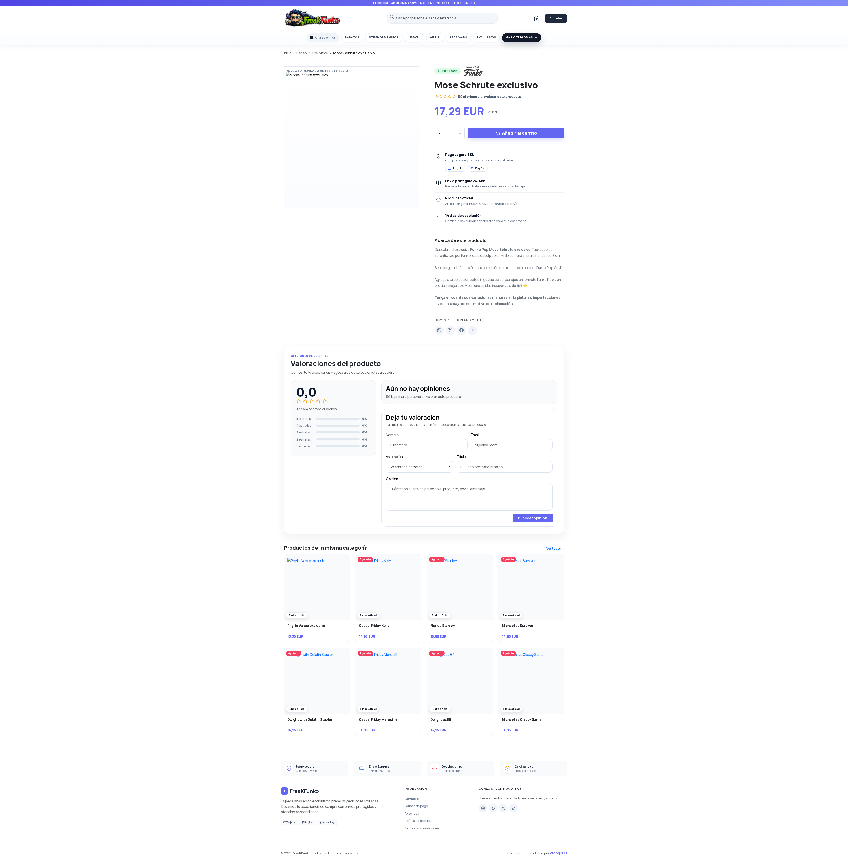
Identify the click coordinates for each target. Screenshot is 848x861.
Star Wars (458, 37)
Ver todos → (555, 548)
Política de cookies (418, 821)
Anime (435, 37)
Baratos (352, 37)
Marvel (414, 37)
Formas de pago (416, 806)
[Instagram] (483, 808)
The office (320, 53)
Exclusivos (486, 37)
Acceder (555, 18)
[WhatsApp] (439, 330)
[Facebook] (461, 330)
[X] (503, 808)
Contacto (412, 799)
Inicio (288, 53)
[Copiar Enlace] (472, 330)
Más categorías (519, 37)
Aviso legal (412, 813)
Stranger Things (384, 37)
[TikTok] (513, 808)
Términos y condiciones (422, 828)
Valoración (394, 456)
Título (461, 456)
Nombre (392, 434)
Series (301, 53)
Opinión (392, 478)
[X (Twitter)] (450, 330)
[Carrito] (536, 18)
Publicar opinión (532, 518)
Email (475, 434)
